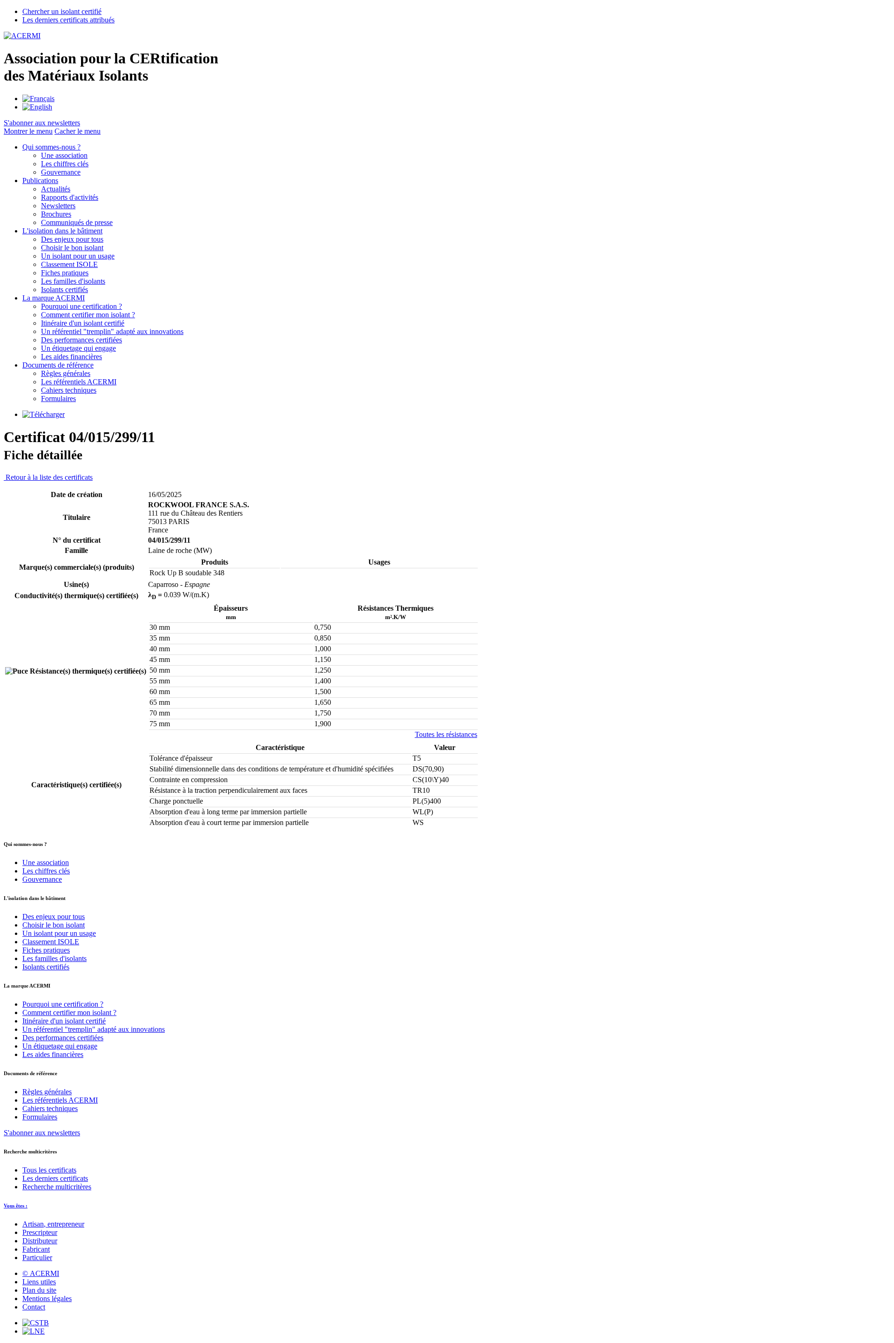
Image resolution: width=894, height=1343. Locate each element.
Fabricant (36, 1249)
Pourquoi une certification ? (81, 306)
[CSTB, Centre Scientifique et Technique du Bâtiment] (35, 1323)
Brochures (56, 214)
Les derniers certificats (55, 1178)
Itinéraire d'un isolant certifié (82, 323)
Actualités (55, 189)
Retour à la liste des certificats (48, 477)
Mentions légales (47, 1298)
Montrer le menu (28, 131)
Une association (64, 155)
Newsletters (58, 206)
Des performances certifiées (81, 340)
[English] (37, 107)
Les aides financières (71, 357)
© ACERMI (40, 1273)
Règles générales (65, 373)
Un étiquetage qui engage (78, 348)
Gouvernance (61, 172)
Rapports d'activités (69, 197)
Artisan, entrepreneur (53, 1224)
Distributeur (39, 1241)
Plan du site (39, 1290)
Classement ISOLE (69, 264)
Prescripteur (39, 1232)
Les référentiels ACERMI (78, 382)
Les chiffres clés (64, 164)
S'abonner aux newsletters (42, 1133)
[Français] (38, 98)
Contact (33, 1307)
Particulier (37, 1257)
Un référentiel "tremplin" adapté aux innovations (112, 331)
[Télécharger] (43, 414)
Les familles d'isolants (73, 281)
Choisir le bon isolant (72, 248)
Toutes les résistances (446, 734)
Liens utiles (39, 1282)
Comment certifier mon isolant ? (88, 315)
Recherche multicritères (56, 1187)
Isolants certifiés (64, 289)
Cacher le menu (77, 131)
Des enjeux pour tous (72, 239)
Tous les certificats (49, 1170)
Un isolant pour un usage (78, 256)
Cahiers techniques (68, 390)
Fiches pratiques (64, 273)
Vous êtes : (15, 1205)
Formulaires (58, 398)
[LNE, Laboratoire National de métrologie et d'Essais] (33, 1331)
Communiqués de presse (77, 222)
